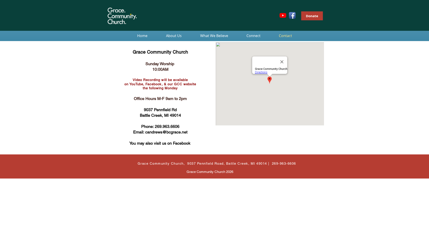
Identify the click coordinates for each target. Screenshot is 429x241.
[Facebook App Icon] (292, 15)
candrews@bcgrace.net (166, 132)
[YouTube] (283, 15)
